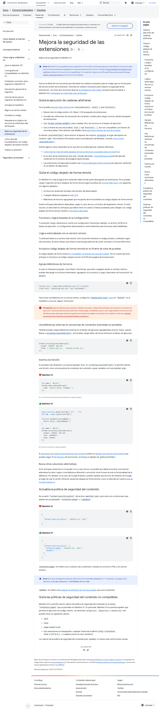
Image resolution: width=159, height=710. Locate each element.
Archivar (79, 692)
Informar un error (40, 684)
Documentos (41, 3)
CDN (76, 195)
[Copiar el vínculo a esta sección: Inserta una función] (61, 360)
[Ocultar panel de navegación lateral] (28, 705)
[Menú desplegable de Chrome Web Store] (115, 15)
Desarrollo (40, 15)
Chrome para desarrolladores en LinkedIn (132, 692)
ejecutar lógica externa (60, 107)
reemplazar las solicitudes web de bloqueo (69, 93)
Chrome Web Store (105, 15)
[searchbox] (16, 22)
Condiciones (38, 705)
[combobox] (110, 3)
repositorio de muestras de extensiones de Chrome (63, 454)
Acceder (152, 3)
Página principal (44, 35)
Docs (5, 10)
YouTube (120, 688)
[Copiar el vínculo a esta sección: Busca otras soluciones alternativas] (79, 464)
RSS (118, 695)
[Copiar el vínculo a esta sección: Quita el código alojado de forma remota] (93, 173)
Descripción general (11, 15)
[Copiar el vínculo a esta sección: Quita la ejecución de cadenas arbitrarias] (93, 100)
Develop (41, 10)
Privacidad (49, 705)
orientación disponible (78, 211)
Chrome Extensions (22, 10)
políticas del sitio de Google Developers (112, 662)
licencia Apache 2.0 (59, 662)
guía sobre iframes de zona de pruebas (103, 130)
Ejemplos (89, 15)
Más (79, 3)
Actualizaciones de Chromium (87, 684)
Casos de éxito (60, 3)
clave (102, 298)
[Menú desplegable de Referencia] (81, 15)
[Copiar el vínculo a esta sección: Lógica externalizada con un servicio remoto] (88, 233)
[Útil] (127, 35)
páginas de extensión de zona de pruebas (78, 590)
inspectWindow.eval (102, 156)
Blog (71, 3)
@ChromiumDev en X (125, 684)
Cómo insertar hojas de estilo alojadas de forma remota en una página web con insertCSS (82, 152)
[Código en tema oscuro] (127, 283)
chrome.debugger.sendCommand (95, 163)
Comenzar (27, 15)
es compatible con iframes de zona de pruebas (89, 254)
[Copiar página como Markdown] (79, 49)
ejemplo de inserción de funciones (110, 454)
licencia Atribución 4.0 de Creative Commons (106, 660)
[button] (14, 40)
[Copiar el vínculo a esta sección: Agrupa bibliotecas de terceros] (74, 264)
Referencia (74, 15)
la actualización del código (90, 90)
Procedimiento (54, 15)
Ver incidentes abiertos (42, 688)
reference (60, 457)
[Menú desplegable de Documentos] (49, 2)
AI (65, 15)
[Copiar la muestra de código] (131, 283)
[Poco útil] (131, 35)
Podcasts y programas (84, 695)
